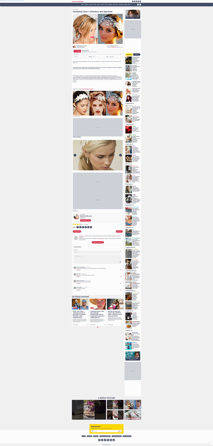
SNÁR (114, 4)
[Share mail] (91, 227)
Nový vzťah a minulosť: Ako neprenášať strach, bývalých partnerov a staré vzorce (136, 150)
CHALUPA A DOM (136, 292)
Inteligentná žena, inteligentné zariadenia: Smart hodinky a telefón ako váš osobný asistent (136, 199)
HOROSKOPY (109, 4)
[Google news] (111, 440)
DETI (133, 229)
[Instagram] (136, 1)
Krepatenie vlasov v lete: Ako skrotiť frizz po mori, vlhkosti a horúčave (136, 83)
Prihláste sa (81, 236)
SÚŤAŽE (128, 4)
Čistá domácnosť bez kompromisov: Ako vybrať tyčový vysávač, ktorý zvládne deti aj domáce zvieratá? (136, 337)
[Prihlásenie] (138, 4)
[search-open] (140, 4)
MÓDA (116, 4)
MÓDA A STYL (135, 166)
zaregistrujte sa (100, 238)
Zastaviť (75, 56)
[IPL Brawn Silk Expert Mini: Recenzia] (133, 415)
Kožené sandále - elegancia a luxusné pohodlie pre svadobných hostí (136, 119)
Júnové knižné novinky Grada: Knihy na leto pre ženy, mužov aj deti (136, 346)
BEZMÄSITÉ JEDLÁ (136, 321)
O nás (83, 436)
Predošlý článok (77, 231)
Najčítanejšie (129, 54)
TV (131, 4)
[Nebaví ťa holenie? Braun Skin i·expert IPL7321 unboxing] (115, 415)
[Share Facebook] (78, 227)
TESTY (106, 4)
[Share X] (83, 227)
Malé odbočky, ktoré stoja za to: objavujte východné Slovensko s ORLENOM (136, 211)
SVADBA (125, 4)
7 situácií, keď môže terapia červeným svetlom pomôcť (135, 129)
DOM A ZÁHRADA (136, 238)
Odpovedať (78, 269)
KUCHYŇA (134, 313)
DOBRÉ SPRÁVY (135, 207)
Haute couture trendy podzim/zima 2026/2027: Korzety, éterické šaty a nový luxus (136, 170)
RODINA (134, 155)
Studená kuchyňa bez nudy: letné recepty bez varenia (136, 325)
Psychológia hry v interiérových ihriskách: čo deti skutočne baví (136, 232)
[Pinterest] (138, 1)
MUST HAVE (134, 115)
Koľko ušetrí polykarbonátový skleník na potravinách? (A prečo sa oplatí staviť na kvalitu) (136, 242)
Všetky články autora (85, 220)
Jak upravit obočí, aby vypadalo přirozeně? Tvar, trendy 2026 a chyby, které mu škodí (136, 179)
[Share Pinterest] (86, 227)
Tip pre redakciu (127, 436)
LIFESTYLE (91, 4)
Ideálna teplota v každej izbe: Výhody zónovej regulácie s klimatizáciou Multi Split (136, 306)
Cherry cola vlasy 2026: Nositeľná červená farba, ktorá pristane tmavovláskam (136, 98)
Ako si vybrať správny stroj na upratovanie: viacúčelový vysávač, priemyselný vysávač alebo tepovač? (135, 264)
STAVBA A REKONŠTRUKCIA (136, 273)
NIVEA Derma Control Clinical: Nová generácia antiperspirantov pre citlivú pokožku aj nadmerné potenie (136, 221)
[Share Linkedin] (88, 227)
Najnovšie (137, 54)
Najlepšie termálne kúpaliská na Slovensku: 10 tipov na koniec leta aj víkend (135, 75)
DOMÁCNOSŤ (135, 249)
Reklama (96, 436)
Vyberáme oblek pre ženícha (87, 89)
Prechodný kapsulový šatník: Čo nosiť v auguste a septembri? (136, 68)
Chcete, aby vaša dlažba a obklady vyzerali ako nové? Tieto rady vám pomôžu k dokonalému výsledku (136, 254)
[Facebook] (133, 1)
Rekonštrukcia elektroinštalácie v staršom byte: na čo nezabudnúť (136, 278)
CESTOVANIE (120, 4)
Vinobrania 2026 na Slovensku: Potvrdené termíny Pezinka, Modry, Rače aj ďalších (136, 60)
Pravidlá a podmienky (105, 436)
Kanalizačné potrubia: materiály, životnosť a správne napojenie (135, 297)
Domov (74, 9)
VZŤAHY (94, 4)
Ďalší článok (119, 231)
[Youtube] (134, 1)
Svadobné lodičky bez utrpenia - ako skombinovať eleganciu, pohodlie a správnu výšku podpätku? (136, 110)
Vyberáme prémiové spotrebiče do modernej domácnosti (135, 317)
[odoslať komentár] (120, 262)
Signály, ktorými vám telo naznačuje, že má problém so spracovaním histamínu (136, 139)
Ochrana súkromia (116, 436)
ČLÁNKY (134, 186)
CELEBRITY (86, 4)
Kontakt (89, 436)
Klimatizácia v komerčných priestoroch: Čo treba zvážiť (135, 286)
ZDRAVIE (102, 4)
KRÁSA (82, 4)
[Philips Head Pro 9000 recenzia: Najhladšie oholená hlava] (133, 404)
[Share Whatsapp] (80, 227)
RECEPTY (98, 4)
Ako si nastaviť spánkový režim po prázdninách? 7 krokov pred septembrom (136, 159)
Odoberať (119, 431)
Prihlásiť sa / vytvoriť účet (98, 242)
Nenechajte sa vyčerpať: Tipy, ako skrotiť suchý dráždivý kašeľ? (136, 189)
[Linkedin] (140, 1)
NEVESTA (134, 105)
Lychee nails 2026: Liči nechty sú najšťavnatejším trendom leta (136, 90)
